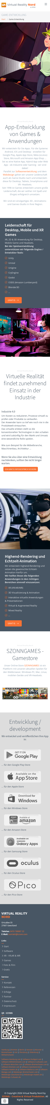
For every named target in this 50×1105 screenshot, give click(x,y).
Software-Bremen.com (10, 1067)
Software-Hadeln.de (9, 1069)
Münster (38, 1050)
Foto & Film (9, 965)
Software (8, 951)
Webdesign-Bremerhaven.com (25, 1072)
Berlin (21, 1050)
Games (7, 960)
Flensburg (23, 1052)
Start (3, 19)
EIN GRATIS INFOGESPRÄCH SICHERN (20, 469)
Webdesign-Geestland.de (11, 1074)
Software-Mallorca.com (29, 1069)
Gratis (7, 969)
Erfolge (7, 992)
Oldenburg (33, 1052)
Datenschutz (10, 1001)
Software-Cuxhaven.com (37, 1062)
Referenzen (9, 987)
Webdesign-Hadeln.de (33, 1074)
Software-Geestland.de (30, 1067)
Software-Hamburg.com (11, 1059)
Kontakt (8, 982)
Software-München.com (12, 1064)
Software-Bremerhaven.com (35, 1064)
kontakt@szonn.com (17, 934)
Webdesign (8, 174)
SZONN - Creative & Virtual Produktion (23, 1096)
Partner (7, 996)
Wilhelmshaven (7, 1055)
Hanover (29, 1050)
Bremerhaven (6, 1052)
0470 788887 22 (17, 931)
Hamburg (5, 1050)
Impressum (10, 1006)
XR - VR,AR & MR (12, 956)
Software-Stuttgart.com (32, 1059)
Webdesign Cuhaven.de (11, 1077)
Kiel (15, 1052)
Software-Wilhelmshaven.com (13, 1062)
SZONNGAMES (31, 665)
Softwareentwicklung (26, 171)
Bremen (14, 1050)
